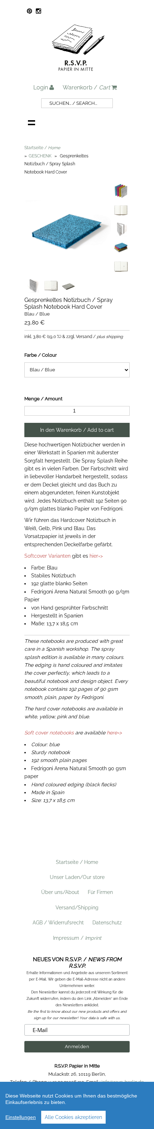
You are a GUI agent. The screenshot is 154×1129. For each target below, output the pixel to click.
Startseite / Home (77, 862)
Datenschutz (107, 922)
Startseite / (42, 147)
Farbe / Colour (40, 355)
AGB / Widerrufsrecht (58, 922)
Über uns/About (60, 892)
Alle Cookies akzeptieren (73, 1117)
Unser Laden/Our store (77, 877)
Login (41, 87)
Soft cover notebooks (49, 732)
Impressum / (77, 938)
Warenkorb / (86, 87)
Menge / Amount (43, 398)
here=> (114, 732)
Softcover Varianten (47, 556)
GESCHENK (41, 155)
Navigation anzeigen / (31, 122)
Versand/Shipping (77, 907)
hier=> (96, 556)
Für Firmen (100, 892)
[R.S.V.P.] (78, 74)
